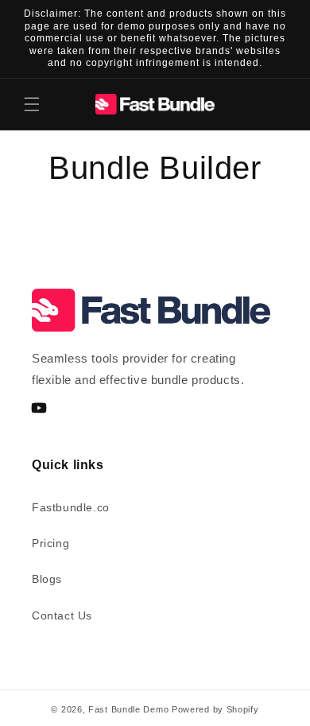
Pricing (50, 543)
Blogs (47, 579)
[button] (31, 104)
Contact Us (62, 615)
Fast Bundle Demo (128, 709)
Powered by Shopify (215, 709)
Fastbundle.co (71, 507)
